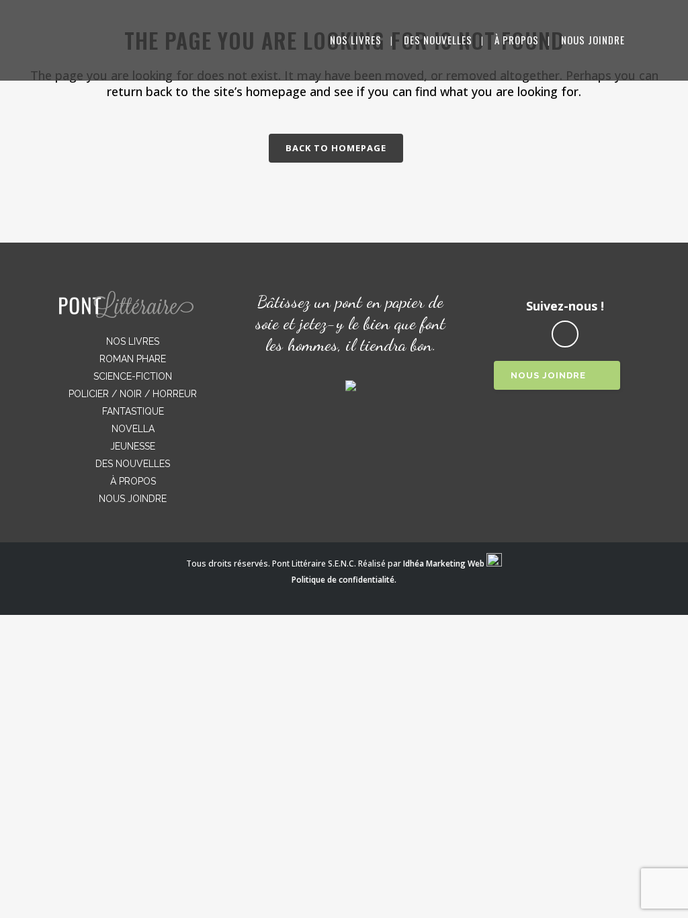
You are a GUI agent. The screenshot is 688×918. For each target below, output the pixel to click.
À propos (133, 481)
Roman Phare (132, 358)
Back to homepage (336, 148)
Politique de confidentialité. (344, 579)
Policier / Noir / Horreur (133, 393)
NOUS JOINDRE (548, 375)
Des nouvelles (132, 463)
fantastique (133, 411)
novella (133, 428)
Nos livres (132, 341)
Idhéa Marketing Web (443, 563)
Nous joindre (133, 498)
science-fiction (132, 376)
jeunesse (132, 446)
